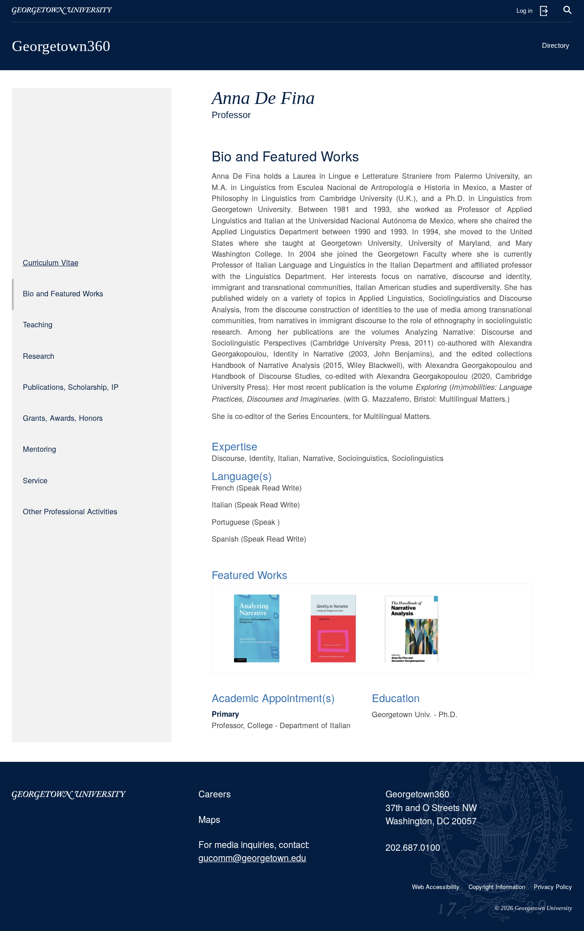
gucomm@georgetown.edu (252, 857)
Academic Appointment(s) (273, 697)
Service (35, 480)
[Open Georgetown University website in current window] (62, 11)
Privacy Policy (553, 886)
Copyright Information (497, 886)
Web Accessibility (435, 886)
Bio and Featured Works (63, 293)
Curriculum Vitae (50, 262)
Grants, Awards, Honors (63, 417)
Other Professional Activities (70, 511)
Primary (225, 714)
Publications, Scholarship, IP (71, 386)
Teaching (37, 324)
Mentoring (39, 448)
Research (38, 355)
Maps (209, 819)
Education (396, 697)
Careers (214, 793)
